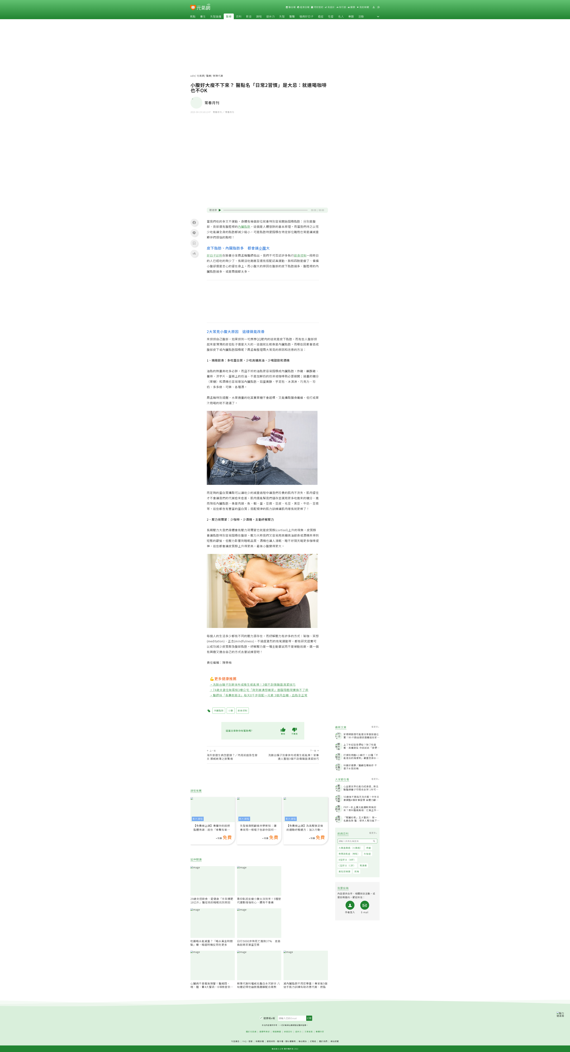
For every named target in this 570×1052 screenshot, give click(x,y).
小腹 (262, 248)
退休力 (270, 16)
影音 (249, 16)
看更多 (375, 727)
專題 (351, 16)
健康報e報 (269, 1018)
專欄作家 (320, 1032)
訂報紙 (313, 1041)
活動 (361, 16)
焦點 (193, 16)
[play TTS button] (219, 210)
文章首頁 (308, 1032)
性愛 (331, 16)
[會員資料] (373, 7)
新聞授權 (260, 1041)
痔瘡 (368, 847)
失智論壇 (215, 16)
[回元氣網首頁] (203, 7)
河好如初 (318, 7)
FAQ (245, 1041)
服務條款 (271, 1041)
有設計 (331, 7)
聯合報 (292, 7)
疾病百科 (288, 1032)
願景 (352, 7)
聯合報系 (303, 1041)
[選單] (378, 7)
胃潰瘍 (363, 865)
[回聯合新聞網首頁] (193, 8)
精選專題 (277, 1032)
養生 (203, 16)
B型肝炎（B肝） (347, 859)
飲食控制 (300, 255)
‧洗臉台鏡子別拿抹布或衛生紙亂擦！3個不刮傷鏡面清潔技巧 (253, 684)
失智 (282, 16)
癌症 (321, 16)
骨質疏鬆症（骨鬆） (349, 853)
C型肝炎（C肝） (347, 865)
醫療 (229, 16)
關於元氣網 (251, 1032)
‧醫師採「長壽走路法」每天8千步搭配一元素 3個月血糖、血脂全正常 (259, 695)
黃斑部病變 (344, 871)
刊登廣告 (235, 1041)
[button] (378, 16)
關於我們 (323, 1041)
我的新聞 (364, 7)
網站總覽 (334, 1041)
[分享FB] (194, 222)
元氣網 (200, 75)
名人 (341, 16)
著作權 (280, 1041)
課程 (259, 16)
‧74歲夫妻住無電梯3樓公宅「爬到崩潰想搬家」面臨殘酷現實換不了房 (259, 690)
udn (192, 75)
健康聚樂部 (264, 1032)
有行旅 (342, 7)
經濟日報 (304, 7)
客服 (250, 1041)
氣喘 (356, 871)
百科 (239, 16)
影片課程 (198, 819)
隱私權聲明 (290, 1041)
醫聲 (292, 16)
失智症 (367, 853)
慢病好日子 (306, 16)
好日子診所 (214, 255)
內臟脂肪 (244, 226)
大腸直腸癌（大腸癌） (350, 847)
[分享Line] (194, 232)
